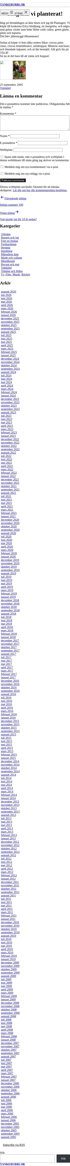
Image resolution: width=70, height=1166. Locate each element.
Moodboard (8, 261)
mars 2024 (7, 388)
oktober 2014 (9, 768)
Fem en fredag (9, 240)
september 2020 (10, 529)
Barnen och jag (10, 237)
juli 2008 (6, 1019)
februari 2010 (9, 955)
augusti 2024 (8, 372)
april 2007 (7, 1070)
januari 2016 (8, 717)
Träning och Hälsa (12, 271)
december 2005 (10, 1123)
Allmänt (5, 234)
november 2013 (10, 804)
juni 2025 (6, 338)
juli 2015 (6, 737)
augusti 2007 (8, 1056)
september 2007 (10, 1053)
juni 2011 (6, 902)
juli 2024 (6, 375)
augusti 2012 (8, 855)
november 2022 (10, 442)
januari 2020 (8, 556)
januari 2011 (8, 919)
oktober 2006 (9, 1090)
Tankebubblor (12, 4)
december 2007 (10, 1043)
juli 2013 (6, 818)
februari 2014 (9, 794)
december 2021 (10, 479)
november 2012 (10, 845)
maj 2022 (6, 462)
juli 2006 (6, 1100)
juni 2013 (6, 821)
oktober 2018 (9, 607)
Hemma (5, 247)
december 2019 (10, 560)
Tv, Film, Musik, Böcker (15, 274)
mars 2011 (7, 912)
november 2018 (10, 603)
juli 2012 (6, 858)
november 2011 (10, 885)
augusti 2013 (8, 815)
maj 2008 (6, 1026)
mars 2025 (7, 348)
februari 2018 (9, 633)
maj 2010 (6, 945)
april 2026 (7, 305)
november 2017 (10, 643)
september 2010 (10, 932)
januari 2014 (8, 798)
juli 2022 (6, 456)
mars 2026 (7, 308)
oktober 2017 (9, 647)
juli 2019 (6, 576)
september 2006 (10, 1093)
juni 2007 (6, 1063)
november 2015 (10, 724)
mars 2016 (7, 711)
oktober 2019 (9, 566)
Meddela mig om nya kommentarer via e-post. (31, 166)
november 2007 (10, 1046)
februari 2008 (9, 1036)
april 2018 (7, 627)
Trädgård (5, 88)
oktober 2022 (9, 446)
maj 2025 (6, 342)
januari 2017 (8, 677)
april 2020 (7, 546)
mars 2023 (7, 429)
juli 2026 (6, 295)
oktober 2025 (9, 325)
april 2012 (7, 868)
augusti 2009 (8, 976)
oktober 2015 (9, 727)
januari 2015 (8, 758)
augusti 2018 (8, 613)
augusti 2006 (8, 1096)
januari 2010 (8, 959)
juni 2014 (6, 781)
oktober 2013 (9, 808)
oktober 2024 (9, 365)
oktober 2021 (9, 486)
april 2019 (7, 586)
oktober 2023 (9, 405)
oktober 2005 (9, 1130)
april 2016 (7, 707)
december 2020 (10, 519)
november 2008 (10, 1006)
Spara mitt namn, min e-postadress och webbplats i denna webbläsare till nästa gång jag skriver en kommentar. (34, 158)
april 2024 (7, 385)
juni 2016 (6, 700)
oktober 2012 (9, 848)
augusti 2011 (8, 895)
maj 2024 (6, 382)
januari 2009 (8, 999)
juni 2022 (6, 459)
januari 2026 (8, 315)
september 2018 (10, 610)
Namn (5, 136)
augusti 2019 (8, 573)
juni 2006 (6, 1103)
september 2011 (10, 892)
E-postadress (8, 142)
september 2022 (10, 449)
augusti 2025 (8, 331)
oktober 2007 (9, 1049)
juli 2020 (6, 536)
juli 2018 (6, 617)
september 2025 (10, 328)
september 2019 (10, 570)
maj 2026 (6, 301)
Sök (2, 1152)
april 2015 (7, 747)
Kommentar (8, 113)
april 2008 (7, 1029)
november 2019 (10, 563)
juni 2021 (6, 499)
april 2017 (7, 667)
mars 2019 (7, 590)
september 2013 (10, 811)
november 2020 (10, 523)
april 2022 (7, 466)
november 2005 (10, 1127)
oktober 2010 (9, 929)
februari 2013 (9, 835)
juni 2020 (6, 539)
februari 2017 (9, 674)
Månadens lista (9, 254)
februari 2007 (9, 1076)
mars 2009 (7, 992)
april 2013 (7, 828)
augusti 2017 (8, 654)
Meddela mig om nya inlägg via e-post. (27, 173)
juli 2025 (6, 335)
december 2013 (10, 801)
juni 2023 (6, 419)
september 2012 (10, 851)
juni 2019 (6, 580)
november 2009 (10, 966)
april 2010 (7, 949)
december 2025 (10, 318)
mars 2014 (7, 791)
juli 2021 (6, 496)
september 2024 (10, 368)
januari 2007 (8, 1080)
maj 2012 (6, 865)
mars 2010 (7, 952)
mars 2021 (7, 509)
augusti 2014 (8, 774)
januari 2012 (8, 878)
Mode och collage (11, 257)
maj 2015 (6, 744)
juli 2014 (6, 778)
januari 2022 (8, 476)
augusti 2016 (8, 694)
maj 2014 (6, 784)
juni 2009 (6, 982)
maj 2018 (6, 623)
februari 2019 (9, 593)
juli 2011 (6, 898)
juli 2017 (6, 657)
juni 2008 (6, 1023)
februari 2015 (9, 754)
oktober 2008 (9, 1009)
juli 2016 (6, 697)
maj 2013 (6, 825)
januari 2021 (8, 516)
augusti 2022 (8, 452)
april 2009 (7, 989)
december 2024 (10, 358)
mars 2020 (7, 550)
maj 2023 (6, 422)
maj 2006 (6, 1106)
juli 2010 (6, 939)
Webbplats (6, 149)
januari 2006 (8, 1120)
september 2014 (10, 771)
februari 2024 (9, 392)
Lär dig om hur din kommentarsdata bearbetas (40, 190)
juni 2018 (6, 620)
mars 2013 (7, 831)
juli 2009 (6, 979)
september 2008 (10, 1012)
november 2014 (10, 764)
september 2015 (10, 731)
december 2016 (10, 680)
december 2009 (10, 962)
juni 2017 (6, 660)
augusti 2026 (8, 291)
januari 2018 (8, 637)
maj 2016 (6, 704)
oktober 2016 (9, 687)
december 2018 (10, 600)
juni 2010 (6, 942)
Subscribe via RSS (14, 1144)
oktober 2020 (9, 526)
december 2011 (10, 882)
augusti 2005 (8, 1137)
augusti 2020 (8, 533)
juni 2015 (6, 741)
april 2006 (7, 1110)
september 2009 (10, 972)
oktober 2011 (8, 888)
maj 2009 (6, 986)
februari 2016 (9, 714)
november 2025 (10, 321)
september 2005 (10, 1133)
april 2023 (7, 425)
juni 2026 (6, 298)
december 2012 (10, 841)
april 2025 (7, 345)
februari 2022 (9, 472)
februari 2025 (9, 352)
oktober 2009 (9, 969)
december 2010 (10, 922)
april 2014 (7, 788)
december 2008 (10, 1002)
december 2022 (10, 439)
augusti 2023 (8, 412)
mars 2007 (7, 1073)
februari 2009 (9, 996)
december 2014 (10, 761)
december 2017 (10, 640)
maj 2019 (6, 583)
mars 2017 (7, 670)
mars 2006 (7, 1113)
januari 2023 (8, 435)
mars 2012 (7, 872)
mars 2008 (7, 1033)
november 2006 (10, 1086)
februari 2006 (9, 1116)
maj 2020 (6, 543)
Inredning (6, 251)
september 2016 (10, 690)
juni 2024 (6, 378)
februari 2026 (9, 311)
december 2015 (10, 721)
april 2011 (7, 908)
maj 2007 (6, 1066)
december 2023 (10, 399)
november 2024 (10, 362)
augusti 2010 (8, 935)
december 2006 (10, 1083)
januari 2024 (8, 395)
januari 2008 (8, 1039)
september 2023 (10, 409)
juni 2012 (6, 862)
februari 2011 (9, 915)
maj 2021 (6, 503)
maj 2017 (6, 664)
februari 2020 (9, 553)
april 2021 (7, 506)
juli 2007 (6, 1059)
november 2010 (10, 925)
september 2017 (10, 650)
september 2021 (10, 489)
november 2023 (10, 402)
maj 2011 (6, 905)
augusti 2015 (8, 734)
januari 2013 (8, 838)
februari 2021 (9, 513)
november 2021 (10, 482)
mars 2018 (7, 630)
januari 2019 (8, 596)
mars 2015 (7, 751)
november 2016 (10, 684)
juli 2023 (6, 415)
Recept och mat (10, 264)
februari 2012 (9, 875)
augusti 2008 (8, 1016)
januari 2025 (8, 355)
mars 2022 (7, 469)
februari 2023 (9, 432)
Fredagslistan (8, 244)
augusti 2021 (8, 492)
